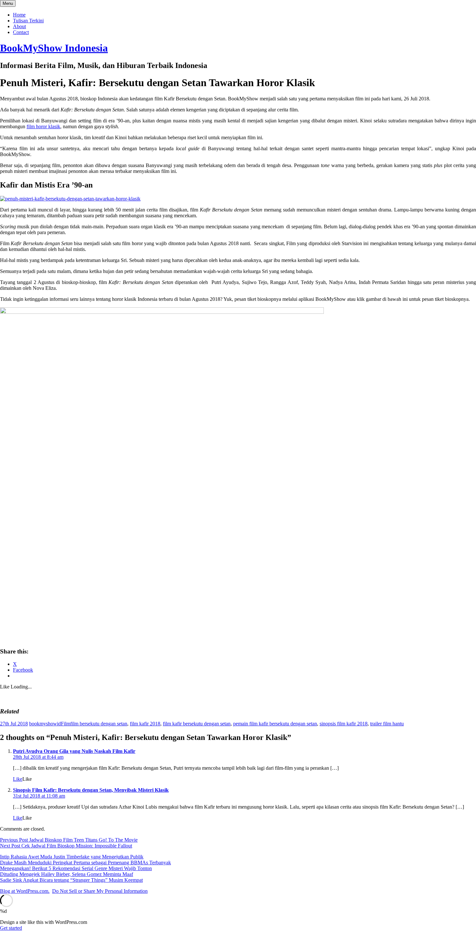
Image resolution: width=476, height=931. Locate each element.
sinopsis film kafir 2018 (344, 723)
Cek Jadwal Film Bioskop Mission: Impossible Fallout (66, 845)
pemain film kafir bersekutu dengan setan (275, 723)
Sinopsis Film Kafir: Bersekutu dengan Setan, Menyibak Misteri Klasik (91, 790)
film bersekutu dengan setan (98, 723)
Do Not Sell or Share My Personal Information (100, 891)
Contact (21, 32)
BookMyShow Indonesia (54, 48)
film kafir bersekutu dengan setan (197, 723)
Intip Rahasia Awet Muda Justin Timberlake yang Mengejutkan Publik (71, 856)
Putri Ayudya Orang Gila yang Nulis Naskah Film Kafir (74, 751)
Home (19, 14)
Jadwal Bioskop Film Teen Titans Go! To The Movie (69, 840)
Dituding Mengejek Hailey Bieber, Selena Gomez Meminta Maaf (66, 874)
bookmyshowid (45, 723)
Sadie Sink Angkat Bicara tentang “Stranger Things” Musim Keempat (71, 880)
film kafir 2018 (145, 723)
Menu (8, 3)
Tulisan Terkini (28, 20)
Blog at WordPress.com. (25, 891)
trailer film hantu (387, 723)
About (19, 26)
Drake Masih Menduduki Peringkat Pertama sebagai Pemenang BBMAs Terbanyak (85, 862)
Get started (11, 928)
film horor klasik (43, 126)
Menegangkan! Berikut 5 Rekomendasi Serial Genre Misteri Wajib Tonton (76, 868)
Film (65, 723)
